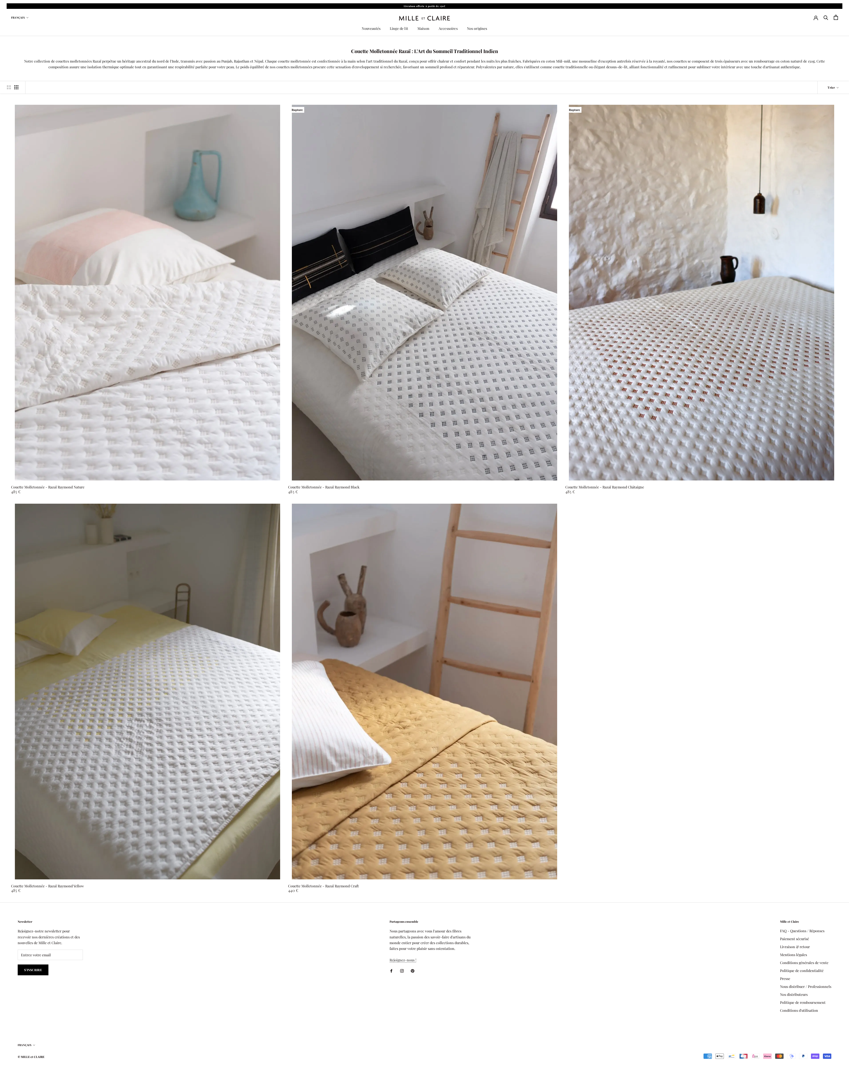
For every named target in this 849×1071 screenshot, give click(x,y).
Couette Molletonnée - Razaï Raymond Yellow (47, 886)
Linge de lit (399, 28)
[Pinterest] (412, 970)
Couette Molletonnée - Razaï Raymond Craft (323, 886)
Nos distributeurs (794, 994)
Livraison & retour (795, 946)
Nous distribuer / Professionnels (805, 986)
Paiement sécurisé (794, 938)
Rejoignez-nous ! (403, 960)
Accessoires (448, 28)
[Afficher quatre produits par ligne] (16, 87)
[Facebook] (391, 970)
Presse (785, 978)
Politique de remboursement (803, 1002)
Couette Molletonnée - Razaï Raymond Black (323, 487)
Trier (832, 87)
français (18, 17)
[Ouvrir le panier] (836, 17)
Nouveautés (371, 28)
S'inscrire (33, 970)
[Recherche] (826, 17)
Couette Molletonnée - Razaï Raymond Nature (47, 487)
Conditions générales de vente (804, 962)
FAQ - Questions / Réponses (802, 930)
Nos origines (477, 28)
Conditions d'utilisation (799, 1010)
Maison (423, 28)
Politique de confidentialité (802, 970)
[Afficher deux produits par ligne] (9, 87)
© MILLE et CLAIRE (31, 1057)
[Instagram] (402, 970)
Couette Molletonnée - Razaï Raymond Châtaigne (604, 487)
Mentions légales (793, 954)
